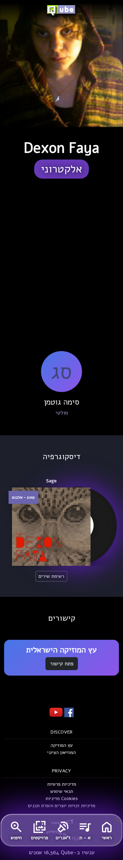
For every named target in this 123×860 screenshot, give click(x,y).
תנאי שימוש (61, 791)
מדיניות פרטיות (61, 784)
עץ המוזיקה (62, 745)
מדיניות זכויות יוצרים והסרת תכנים (61, 805)
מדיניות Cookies (61, 798)
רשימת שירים (51, 576)
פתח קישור (61, 663)
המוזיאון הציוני (61, 752)
